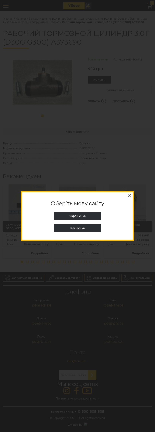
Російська (77, 228)
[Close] (130, 195)
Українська (77, 216)
